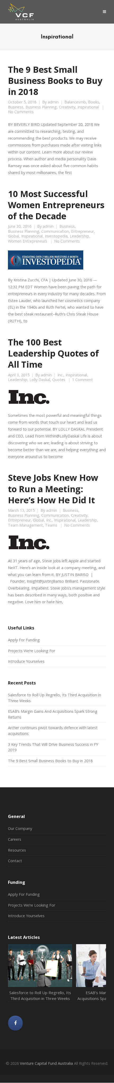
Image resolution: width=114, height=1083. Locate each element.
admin (53, 102)
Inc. (60, 375)
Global (13, 236)
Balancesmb (75, 102)
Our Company (20, 828)
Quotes (58, 379)
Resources (17, 850)
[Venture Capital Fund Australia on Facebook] (15, 1023)
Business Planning (41, 107)
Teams (51, 525)
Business (15, 107)
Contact (15, 860)
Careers (14, 839)
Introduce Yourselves (26, 661)
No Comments (21, 111)
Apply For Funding (24, 639)
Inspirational (88, 107)
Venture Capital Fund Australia (46, 1063)
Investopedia (56, 236)
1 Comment (82, 379)
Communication (55, 231)
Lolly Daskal (39, 379)
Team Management (25, 525)
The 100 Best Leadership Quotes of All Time (53, 353)
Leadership (79, 236)
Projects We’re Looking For (31, 650)
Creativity (67, 107)
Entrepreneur (82, 231)
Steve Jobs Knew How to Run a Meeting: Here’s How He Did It (53, 488)
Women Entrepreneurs (27, 241)
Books (93, 102)
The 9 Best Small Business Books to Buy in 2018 (55, 80)
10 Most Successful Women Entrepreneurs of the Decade (56, 205)
